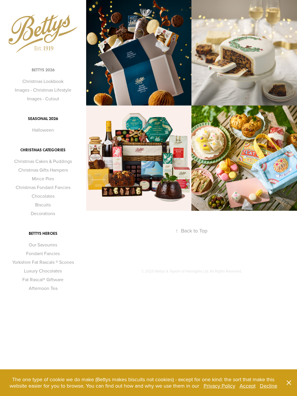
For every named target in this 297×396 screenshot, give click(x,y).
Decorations (43, 213)
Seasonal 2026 (43, 118)
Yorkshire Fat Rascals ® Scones (43, 262)
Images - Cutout (43, 98)
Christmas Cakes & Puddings (43, 161)
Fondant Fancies (43, 253)
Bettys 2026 (43, 70)
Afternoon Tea (43, 288)
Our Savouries (43, 244)
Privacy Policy (219, 385)
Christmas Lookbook (43, 81)
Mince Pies (43, 178)
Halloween (43, 130)
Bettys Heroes (43, 233)
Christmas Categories (43, 150)
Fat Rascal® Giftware (43, 279)
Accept (248, 385)
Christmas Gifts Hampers (43, 170)
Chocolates (43, 196)
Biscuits (43, 204)
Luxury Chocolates (43, 271)
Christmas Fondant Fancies (43, 187)
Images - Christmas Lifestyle (43, 90)
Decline (268, 385)
